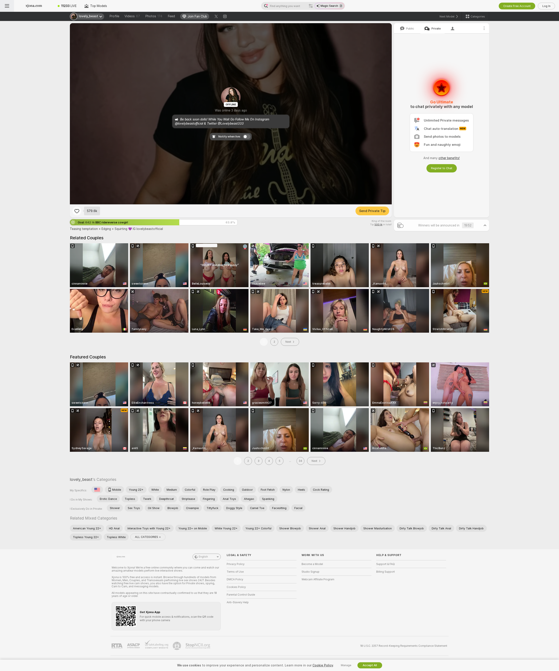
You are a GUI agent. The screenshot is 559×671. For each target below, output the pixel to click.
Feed (171, 16)
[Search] (311, 6)
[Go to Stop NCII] (198, 645)
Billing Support (385, 571)
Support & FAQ (385, 564)
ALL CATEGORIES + (148, 537)
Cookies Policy (236, 587)
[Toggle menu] (7, 6)
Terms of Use (235, 571)
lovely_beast (81, 479)
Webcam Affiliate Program (318, 579)
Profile (114, 16)
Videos (132, 16)
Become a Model (312, 564)
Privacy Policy (236, 564)
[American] (97, 489)
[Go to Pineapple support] (177, 646)
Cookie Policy (322, 665)
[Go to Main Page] (34, 6)
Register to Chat (441, 168)
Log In (546, 6)
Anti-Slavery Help (238, 602)
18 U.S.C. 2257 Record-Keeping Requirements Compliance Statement (403, 645)
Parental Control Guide (241, 594)
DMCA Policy (235, 579)
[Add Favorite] (76, 211)
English (203, 556)
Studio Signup (310, 571)
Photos (153, 16)
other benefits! (449, 158)
